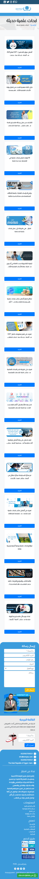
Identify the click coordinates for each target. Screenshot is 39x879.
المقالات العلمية (29, 829)
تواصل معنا (31, 816)
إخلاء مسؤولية (30, 814)
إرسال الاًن (30, 690)
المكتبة (32, 834)
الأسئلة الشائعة (29, 806)
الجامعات (32, 832)
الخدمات (32, 827)
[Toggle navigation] (29, 14)
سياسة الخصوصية (28, 809)
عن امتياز (32, 811)
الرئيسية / (33, 25)
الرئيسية (32, 824)
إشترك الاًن (30, 745)
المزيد (19, 67)
